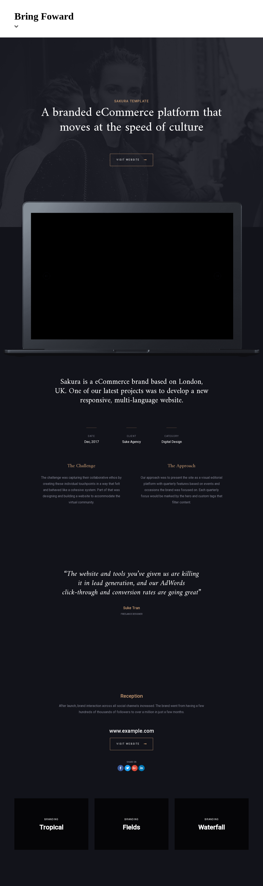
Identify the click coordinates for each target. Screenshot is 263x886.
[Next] (217, 275)
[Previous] (46, 275)
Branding (51, 819)
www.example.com (131, 731)
